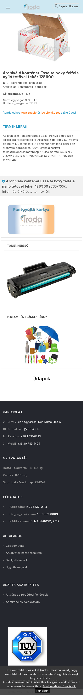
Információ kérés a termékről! (38, 186)
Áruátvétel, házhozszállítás (24, 553)
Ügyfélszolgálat (16, 567)
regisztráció (28, 112)
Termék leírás (15, 126)
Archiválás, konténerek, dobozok (25, 86)
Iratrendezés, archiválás (26, 82)
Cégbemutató (15, 545)
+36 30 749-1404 (29, 443)
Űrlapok (41, 378)
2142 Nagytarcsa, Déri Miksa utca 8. (38, 421)
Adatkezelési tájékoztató (23, 602)
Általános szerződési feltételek (27, 594)
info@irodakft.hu (29, 429)
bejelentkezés (51, 112)
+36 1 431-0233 (31, 436)
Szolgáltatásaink (17, 560)
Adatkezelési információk (59, 686)
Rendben (42, 690)
